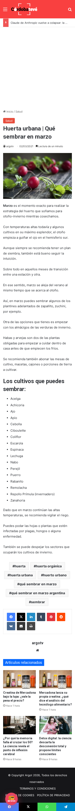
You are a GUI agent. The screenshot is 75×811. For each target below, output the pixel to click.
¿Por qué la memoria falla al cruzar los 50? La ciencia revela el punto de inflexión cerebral (18, 746)
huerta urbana (21, 575)
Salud (18, 111)
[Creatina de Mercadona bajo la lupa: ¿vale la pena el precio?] (19, 679)
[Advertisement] (37, 66)
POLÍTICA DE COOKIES (19, 795)
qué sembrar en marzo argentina (38, 593)
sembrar (38, 602)
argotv (10, 146)
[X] (21, 617)
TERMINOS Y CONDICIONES (38, 788)
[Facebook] (11, 617)
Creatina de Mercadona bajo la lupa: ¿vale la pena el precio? (19, 696)
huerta (20, 566)
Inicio (9, 111)
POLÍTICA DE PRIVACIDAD (53, 795)
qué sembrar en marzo (38, 584)
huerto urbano (55, 575)
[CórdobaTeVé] (24, 9)
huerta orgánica (49, 566)
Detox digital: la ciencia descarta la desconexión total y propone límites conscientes (55, 746)
